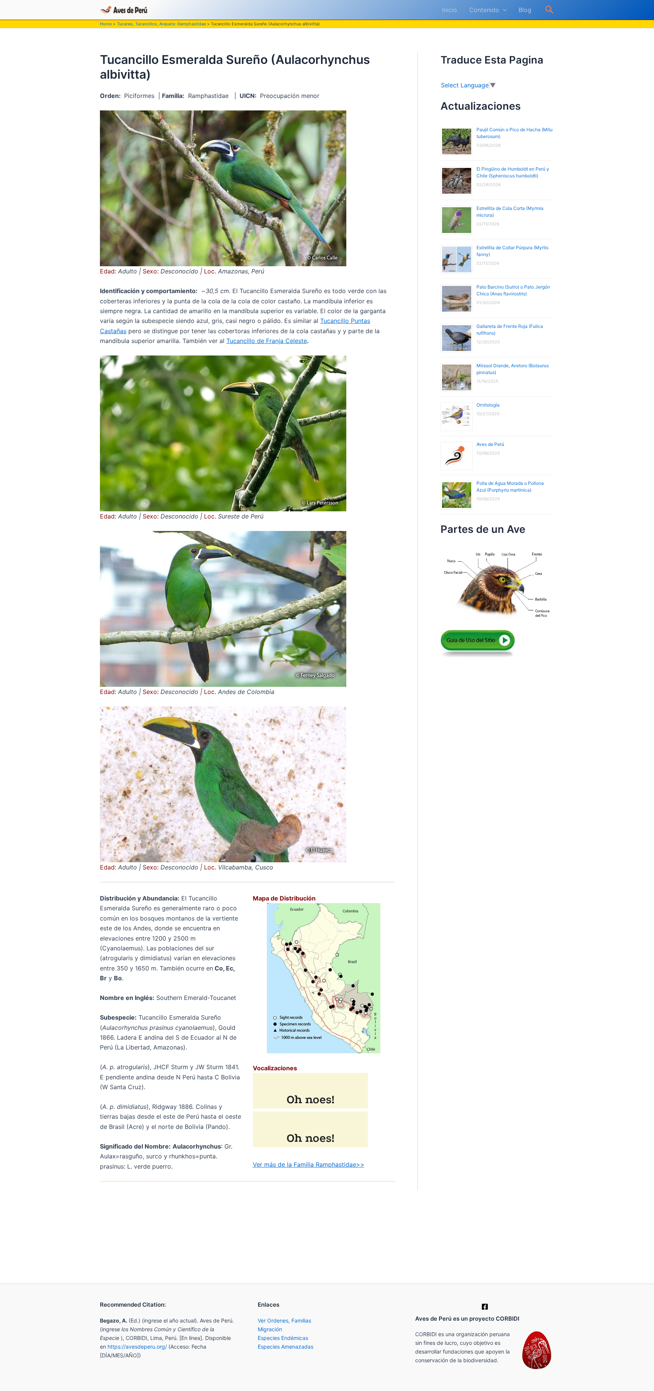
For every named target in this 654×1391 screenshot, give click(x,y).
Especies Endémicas (283, 1338)
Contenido (484, 10)
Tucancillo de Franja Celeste (266, 341)
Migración (270, 1329)
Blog (525, 10)
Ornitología (488, 405)
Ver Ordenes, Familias (284, 1320)
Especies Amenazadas (285, 1346)
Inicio (449, 10)
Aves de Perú (490, 444)
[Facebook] (484, 1306)
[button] (503, 10)
